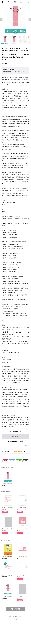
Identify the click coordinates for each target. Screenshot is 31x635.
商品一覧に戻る (15, 609)
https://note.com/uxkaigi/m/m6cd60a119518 (15, 195)
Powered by (13, 619)
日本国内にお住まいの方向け (15, 441)
